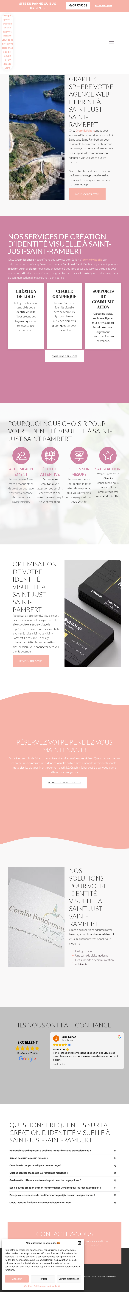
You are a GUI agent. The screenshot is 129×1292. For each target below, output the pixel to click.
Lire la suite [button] (59, 1064)
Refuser (43, 1278)
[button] (79, 1243)
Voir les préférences (69, 1278)
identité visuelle (92, 259)
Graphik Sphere (85, 130)
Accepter (17, 1278)
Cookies (28, 1286)
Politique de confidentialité (47, 1286)
